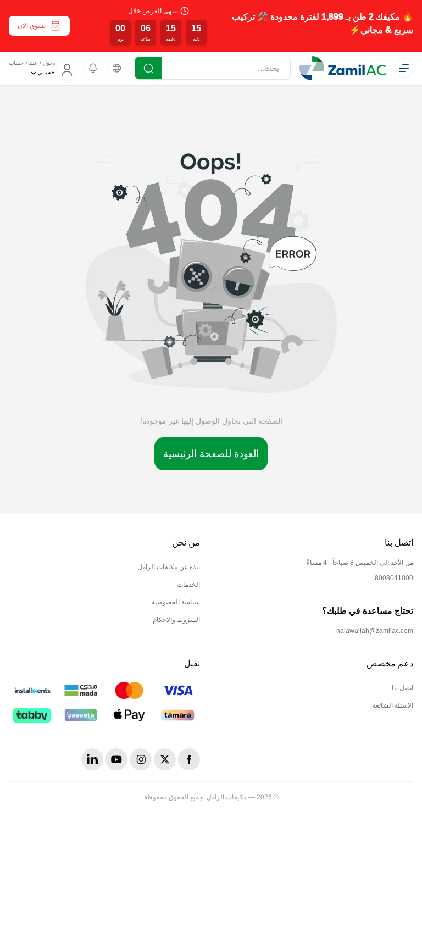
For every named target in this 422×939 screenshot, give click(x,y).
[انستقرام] (141, 759)
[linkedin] (92, 759)
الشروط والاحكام (176, 620)
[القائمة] (404, 68)
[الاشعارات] (93, 68)
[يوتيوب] (116, 759)
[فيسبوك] (189, 759)
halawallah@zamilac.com (374, 631)
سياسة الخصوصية (176, 602)
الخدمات (188, 584)
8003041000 (394, 578)
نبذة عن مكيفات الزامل (168, 567)
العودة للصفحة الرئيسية (211, 453)
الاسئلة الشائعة (393, 705)
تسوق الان (32, 26)
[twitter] (165, 759)
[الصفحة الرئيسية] (342, 68)
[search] (148, 68)
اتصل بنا (402, 688)
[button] (211, 26)
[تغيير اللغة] (116, 68)
